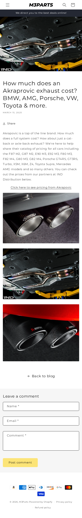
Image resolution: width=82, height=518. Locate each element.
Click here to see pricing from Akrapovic (41, 187)
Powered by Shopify (41, 502)
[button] (7, 5)
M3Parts (23, 502)
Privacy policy (64, 502)
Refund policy (43, 507)
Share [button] (11, 123)
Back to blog (43, 376)
